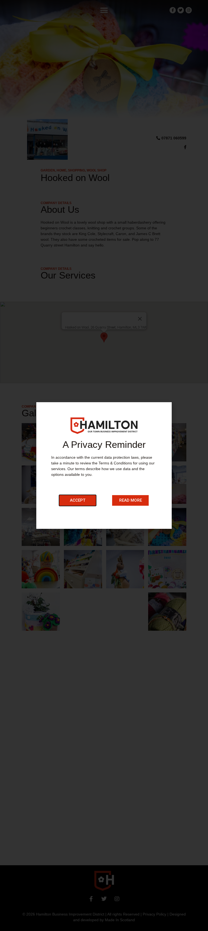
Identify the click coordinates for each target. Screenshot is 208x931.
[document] (104, 465)
